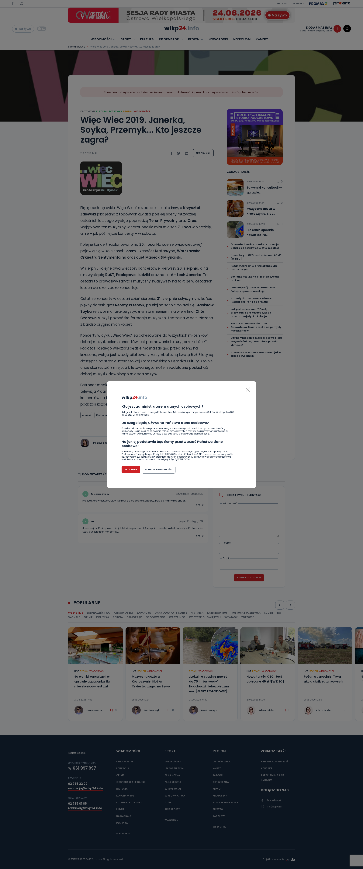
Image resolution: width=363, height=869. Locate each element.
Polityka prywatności (158, 469)
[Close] (248, 389)
